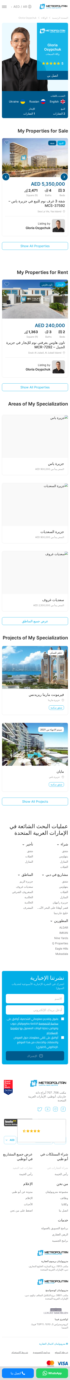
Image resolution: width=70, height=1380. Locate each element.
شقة (52, 143)
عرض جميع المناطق (35, 621)
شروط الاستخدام (19, 1352)
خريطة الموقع (61, 1352)
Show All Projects (35, 801)
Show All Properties (35, 246)
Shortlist (6, 142)
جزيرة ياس (54, 776)
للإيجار (60, 284)
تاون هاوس (47, 284)
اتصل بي (52, 75)
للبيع (61, 143)
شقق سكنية (56, 707)
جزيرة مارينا (54, 700)
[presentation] (64, 177)
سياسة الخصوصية (48, 1023)
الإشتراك (32, 1056)
